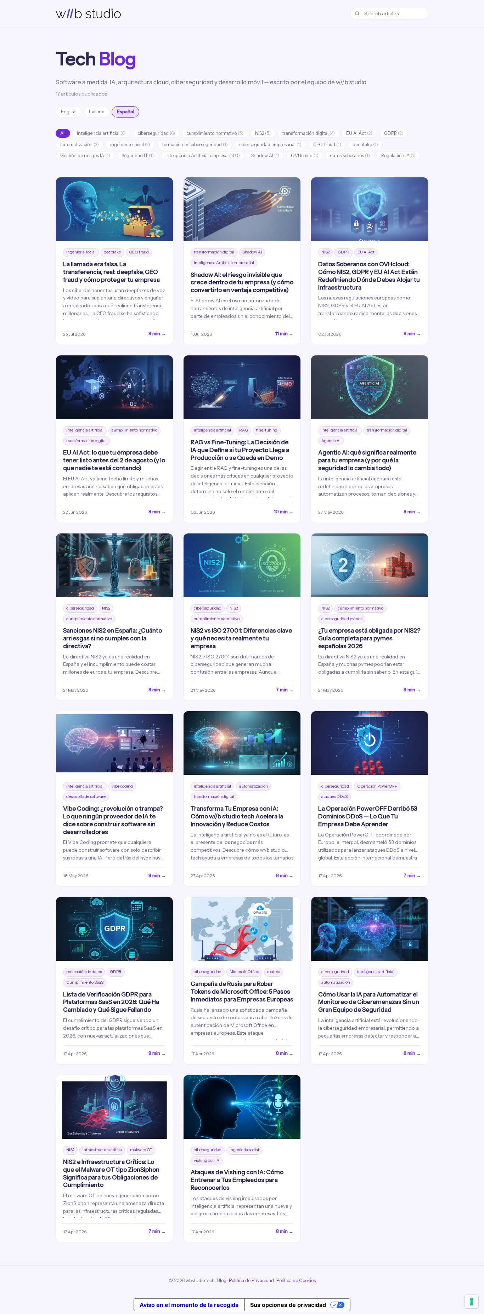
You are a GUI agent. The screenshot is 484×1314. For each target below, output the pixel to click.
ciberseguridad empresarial (270, 144)
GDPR (393, 133)
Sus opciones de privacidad (288, 1304)
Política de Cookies (296, 1280)
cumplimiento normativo (214, 133)
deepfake (365, 144)
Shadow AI (265, 155)
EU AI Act (359, 133)
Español (125, 111)
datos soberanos (350, 155)
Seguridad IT (138, 155)
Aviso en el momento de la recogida (189, 1304)
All (63, 133)
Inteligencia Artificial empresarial (202, 155)
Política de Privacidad (251, 1280)
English (69, 111)
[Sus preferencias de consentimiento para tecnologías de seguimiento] (471, 1301)
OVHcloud (305, 155)
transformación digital (308, 133)
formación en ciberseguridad (195, 144)
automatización (79, 144)
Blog (221, 1280)
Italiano (96, 111)
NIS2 (263, 133)
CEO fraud (327, 144)
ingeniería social (130, 144)
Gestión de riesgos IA (85, 155)
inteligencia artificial (101, 133)
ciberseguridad (156, 133)
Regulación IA (398, 155)
